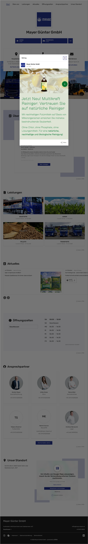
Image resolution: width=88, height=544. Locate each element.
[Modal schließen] (44, 272)
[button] (44, 104)
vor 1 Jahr (28, 66)
